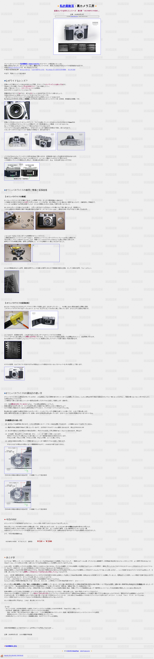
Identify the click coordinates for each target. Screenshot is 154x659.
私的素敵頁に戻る (11, 646)
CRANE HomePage (73, 651)
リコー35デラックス (37, 69)
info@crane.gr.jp (85, 651)
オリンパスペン (25, 69)
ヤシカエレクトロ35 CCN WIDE (56, 69)
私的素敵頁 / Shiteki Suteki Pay (30, 64)
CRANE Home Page (74, 16)
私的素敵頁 (67, 5)
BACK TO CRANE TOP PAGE (13, 655)
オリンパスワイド (14, 67)
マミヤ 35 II (71, 69)
